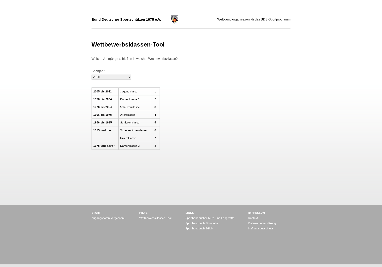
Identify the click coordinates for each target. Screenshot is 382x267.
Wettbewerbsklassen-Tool (155, 217)
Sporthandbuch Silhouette (201, 223)
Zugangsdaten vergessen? (108, 217)
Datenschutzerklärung (262, 223)
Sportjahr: (98, 71)
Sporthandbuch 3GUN (199, 228)
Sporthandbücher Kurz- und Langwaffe (209, 217)
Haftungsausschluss (261, 228)
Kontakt (253, 217)
